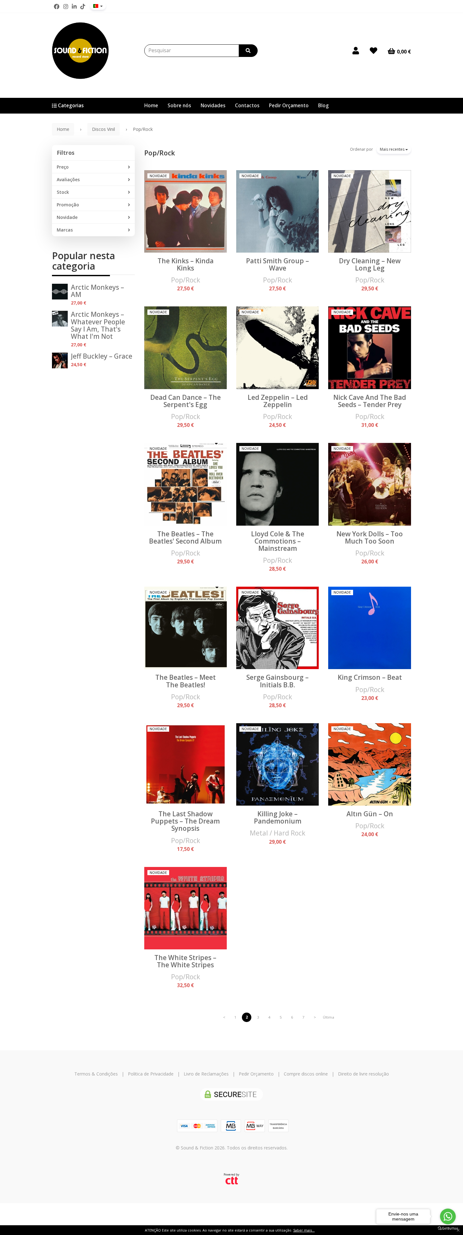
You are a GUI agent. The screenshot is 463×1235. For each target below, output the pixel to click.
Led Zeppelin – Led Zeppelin (278, 401)
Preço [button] (63, 167)
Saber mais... (304, 1230)
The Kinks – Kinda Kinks (185, 264)
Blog (323, 105)
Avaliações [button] (68, 179)
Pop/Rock (159, 152)
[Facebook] (56, 6)
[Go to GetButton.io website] (448, 1229)
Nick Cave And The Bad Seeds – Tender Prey (369, 401)
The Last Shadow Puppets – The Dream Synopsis (185, 821)
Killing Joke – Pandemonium (277, 817)
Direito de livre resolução (363, 1074)
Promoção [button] (68, 205)
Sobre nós (179, 105)
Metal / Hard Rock (277, 833)
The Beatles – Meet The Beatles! (185, 681)
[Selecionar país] (98, 6)
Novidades (213, 105)
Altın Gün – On (369, 813)
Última (328, 1017)
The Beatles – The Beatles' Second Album (185, 537)
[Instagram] (65, 6)
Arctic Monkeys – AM (97, 291)
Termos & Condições (96, 1074)
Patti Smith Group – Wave (277, 264)
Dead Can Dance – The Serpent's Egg (185, 401)
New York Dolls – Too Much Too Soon (369, 537)
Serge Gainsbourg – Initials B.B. (277, 681)
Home (151, 105)
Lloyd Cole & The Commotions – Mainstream (277, 541)
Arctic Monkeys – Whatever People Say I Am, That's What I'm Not (98, 325)
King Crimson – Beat (370, 677)
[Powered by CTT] (232, 1180)
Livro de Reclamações (206, 1074)
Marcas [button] (65, 230)
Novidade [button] (67, 217)
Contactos (247, 105)
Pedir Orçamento (289, 105)
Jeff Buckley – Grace (101, 356)
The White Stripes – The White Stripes (185, 961)
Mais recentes (392, 149)
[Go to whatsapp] (448, 1216)
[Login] (355, 51)
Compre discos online (306, 1074)
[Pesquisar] (248, 50)
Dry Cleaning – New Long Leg (370, 264)
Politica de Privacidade (151, 1074)
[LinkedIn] (74, 6)
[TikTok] (82, 6)
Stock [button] (63, 192)
